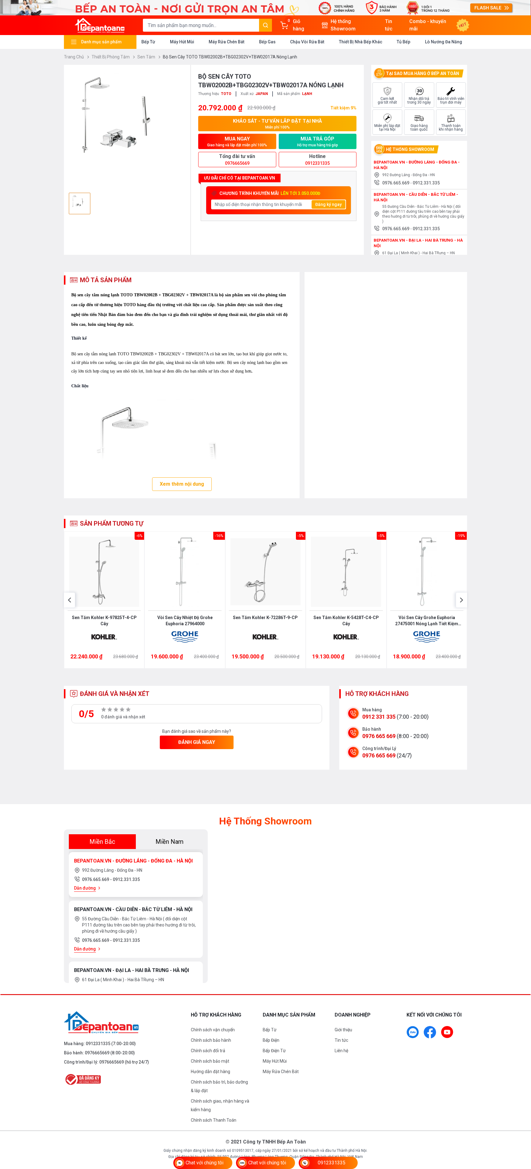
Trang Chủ (74, 56)
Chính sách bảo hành (211, 1040)
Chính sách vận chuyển (213, 1029)
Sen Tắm (146, 56)
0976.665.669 (396, 182)
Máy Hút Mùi (182, 41)
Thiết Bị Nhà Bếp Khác (360, 41)
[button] (69, 600)
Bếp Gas (267, 41)
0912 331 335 (378, 716)
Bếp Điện (271, 1040)
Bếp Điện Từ (274, 1050)
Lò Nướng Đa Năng (443, 41)
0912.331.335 (426, 182)
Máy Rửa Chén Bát (226, 41)
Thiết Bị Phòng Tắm (111, 56)
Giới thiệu (343, 1029)
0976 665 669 (378, 736)
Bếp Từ (148, 41)
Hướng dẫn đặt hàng (210, 1071)
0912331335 (98, 1043)
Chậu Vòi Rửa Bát (307, 41)
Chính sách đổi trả (208, 1050)
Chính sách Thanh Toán (213, 1120)
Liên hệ (341, 1050)
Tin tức (341, 1040)
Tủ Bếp (403, 41)
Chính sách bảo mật (210, 1061)
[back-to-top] (519, 1131)
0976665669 (97, 1052)
